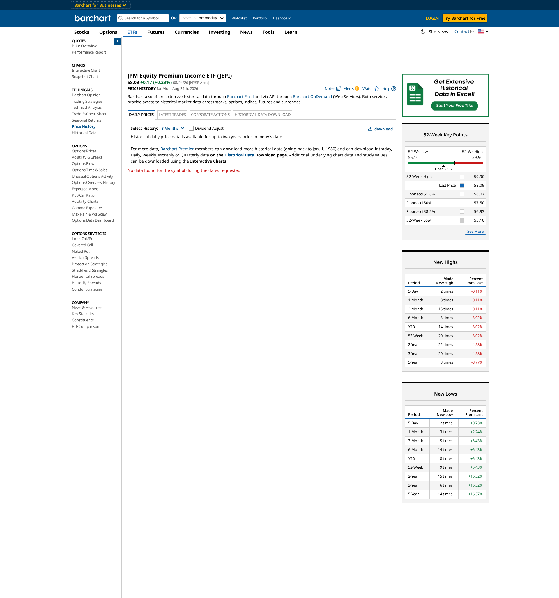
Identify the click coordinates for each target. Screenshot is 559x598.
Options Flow (83, 163)
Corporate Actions (210, 114)
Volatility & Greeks (87, 157)
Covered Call (82, 245)
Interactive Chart (86, 70)
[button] (483, 31)
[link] (389, 88)
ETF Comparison (85, 326)
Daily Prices (141, 114)
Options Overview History (93, 182)
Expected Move (85, 188)
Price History (83, 126)
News (246, 32)
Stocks (81, 32)
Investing (219, 32)
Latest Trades (172, 114)
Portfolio (260, 18)
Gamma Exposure (87, 207)
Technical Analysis (86, 107)
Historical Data (84, 132)
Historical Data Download (263, 114)
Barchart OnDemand (312, 96)
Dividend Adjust (209, 128)
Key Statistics (83, 313)
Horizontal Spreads (88, 276)
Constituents (83, 320)
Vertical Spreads (85, 257)
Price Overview (84, 45)
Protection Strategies (89, 263)
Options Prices (84, 151)
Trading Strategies (87, 101)
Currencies (187, 32)
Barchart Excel (240, 96)
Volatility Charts (85, 201)
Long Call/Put (83, 238)
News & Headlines (87, 307)
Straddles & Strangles (90, 270)
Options (108, 32)
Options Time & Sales (89, 169)
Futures (156, 32)
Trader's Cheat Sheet (89, 113)
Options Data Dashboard (93, 220)
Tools (269, 32)
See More (475, 231)
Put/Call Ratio (83, 195)
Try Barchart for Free (464, 18)
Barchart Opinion (86, 94)
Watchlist (239, 18)
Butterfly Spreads (86, 282)
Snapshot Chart (85, 76)
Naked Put (81, 251)
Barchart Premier (177, 149)
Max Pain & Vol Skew (89, 214)
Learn (290, 32)
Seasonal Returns (86, 120)
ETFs (132, 32)
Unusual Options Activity (92, 176)
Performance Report (89, 52)
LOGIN (432, 18)
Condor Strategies (87, 289)
